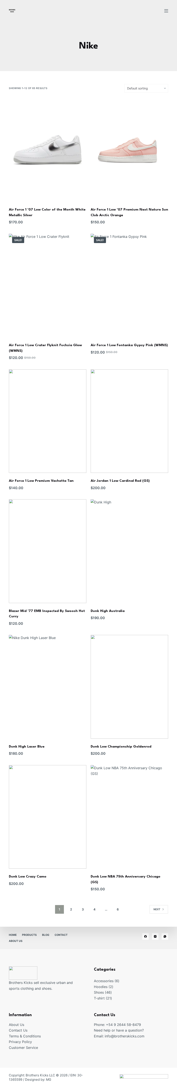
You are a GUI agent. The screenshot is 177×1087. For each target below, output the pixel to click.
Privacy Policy (20, 1042)
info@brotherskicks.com (124, 1036)
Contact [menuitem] (61, 934)
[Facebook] (145, 936)
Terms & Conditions (25, 1036)
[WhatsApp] (165, 936)
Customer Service (23, 1047)
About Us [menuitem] (15, 941)
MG (48, 1079)
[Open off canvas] (166, 11)
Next (156, 909)
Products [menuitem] (29, 934)
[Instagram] (155, 936)
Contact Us (18, 1030)
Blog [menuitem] (45, 934)
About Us (16, 1024)
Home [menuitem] (13, 934)
